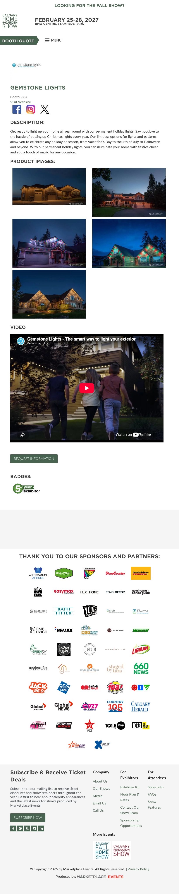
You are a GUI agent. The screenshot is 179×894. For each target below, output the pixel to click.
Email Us (99, 803)
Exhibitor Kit (130, 787)
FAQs (152, 794)
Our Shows (101, 788)
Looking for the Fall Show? (89, 5)
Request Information (34, 458)
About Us (100, 781)
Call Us (98, 810)
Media (97, 796)
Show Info (156, 787)
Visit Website (20, 102)
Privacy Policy (138, 869)
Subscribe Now (28, 817)
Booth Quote (18, 41)
